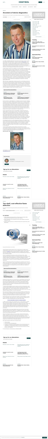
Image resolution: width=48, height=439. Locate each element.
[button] (3, 2)
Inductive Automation (35, 23)
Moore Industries (34, 27)
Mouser (33, 28)
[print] (30, 19)
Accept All (44, 437)
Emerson (8, 251)
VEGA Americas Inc (35, 32)
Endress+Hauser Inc (35, 22)
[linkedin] (15, 19)
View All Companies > (39, 36)
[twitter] (16, 19)
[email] (19, 19)
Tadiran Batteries (34, 31)
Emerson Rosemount (35, 21)
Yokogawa (33, 220)
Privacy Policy (22, 437)
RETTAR (33, 29)
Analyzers (4, 10)
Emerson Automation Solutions (10, 210)
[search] (4, 2)
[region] (24, 437)
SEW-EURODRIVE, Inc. (35, 30)
